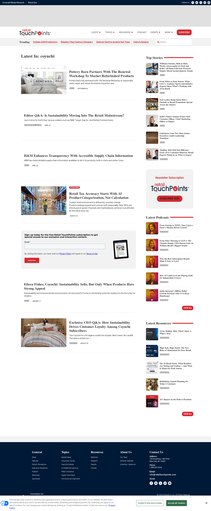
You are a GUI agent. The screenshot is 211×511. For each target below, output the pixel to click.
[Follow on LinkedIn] (196, 2)
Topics (108, 32)
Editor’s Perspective (39, 464)
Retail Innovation (67, 472)
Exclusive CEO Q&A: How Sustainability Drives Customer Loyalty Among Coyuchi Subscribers (99, 326)
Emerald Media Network (13, 3)
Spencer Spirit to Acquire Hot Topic (113, 42)
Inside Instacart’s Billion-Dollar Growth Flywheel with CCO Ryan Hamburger (174, 293)
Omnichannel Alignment (70, 479)
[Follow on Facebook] (192, 2)
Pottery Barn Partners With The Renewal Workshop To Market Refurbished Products (101, 73)
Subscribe (184, 32)
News (72, 88)
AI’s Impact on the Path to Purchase (175, 399)
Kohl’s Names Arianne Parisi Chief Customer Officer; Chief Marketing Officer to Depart (175, 119)
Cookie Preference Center (150, 503)
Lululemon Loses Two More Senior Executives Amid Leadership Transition (175, 136)
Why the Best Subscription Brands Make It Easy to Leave (175, 260)
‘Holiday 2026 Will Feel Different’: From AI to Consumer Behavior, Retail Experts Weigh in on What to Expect (176, 152)
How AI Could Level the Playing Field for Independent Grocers (176, 276)
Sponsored (36, 479)
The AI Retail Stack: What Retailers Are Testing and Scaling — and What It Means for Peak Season (176, 366)
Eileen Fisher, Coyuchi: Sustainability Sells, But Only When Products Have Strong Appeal (79, 286)
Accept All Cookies (176, 503)
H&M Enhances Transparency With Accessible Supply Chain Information (78, 155)
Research (94, 461)
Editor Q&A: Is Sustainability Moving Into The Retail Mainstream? (74, 115)
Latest (94, 32)
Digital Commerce (68, 475)
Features (73, 343)
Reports (94, 464)
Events (154, 32)
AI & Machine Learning (69, 468)
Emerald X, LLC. (169, 495)
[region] (105, 503)
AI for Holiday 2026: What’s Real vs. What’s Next (176, 332)
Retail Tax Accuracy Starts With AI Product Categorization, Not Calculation (98, 195)
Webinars (94, 457)
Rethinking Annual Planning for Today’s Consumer (174, 382)
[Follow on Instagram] (204, 2)
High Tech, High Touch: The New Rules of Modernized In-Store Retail (175, 349)
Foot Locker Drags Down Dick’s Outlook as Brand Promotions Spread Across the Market (176, 102)
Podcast (142, 32)
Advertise (32, 3)
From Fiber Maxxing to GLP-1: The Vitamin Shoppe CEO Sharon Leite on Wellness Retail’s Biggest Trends (176, 243)
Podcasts (164, 232)
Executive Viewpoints (33, 125)
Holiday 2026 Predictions (45, 42)
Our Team (123, 457)
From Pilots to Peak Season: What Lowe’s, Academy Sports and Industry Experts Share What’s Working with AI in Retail (176, 85)
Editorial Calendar (126, 461)
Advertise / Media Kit (128, 464)
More (168, 32)
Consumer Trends (68, 461)
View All (187, 308)
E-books (94, 468)
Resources (125, 32)
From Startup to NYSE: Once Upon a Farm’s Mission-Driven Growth (176, 226)
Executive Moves (67, 464)
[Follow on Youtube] (208, 2)
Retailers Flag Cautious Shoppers (77, 42)
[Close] (206, 503)
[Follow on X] (200, 2)
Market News (66, 457)
